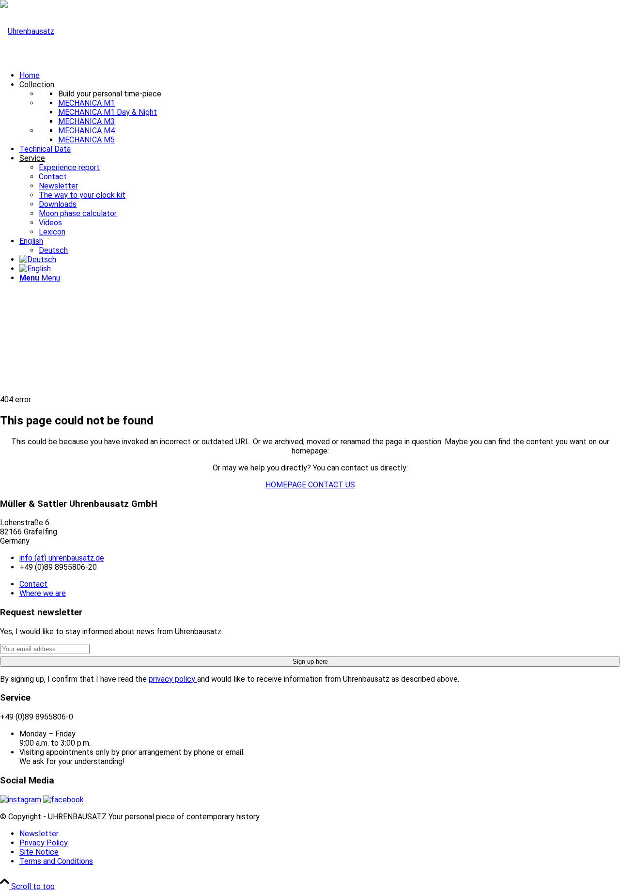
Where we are (42, 593)
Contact (33, 584)
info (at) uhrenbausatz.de (61, 558)
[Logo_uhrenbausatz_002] (27, 31)
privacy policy (173, 679)
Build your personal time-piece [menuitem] (109, 93)
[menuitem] (319, 75)
